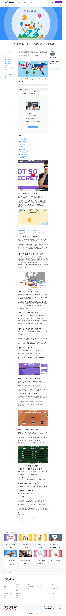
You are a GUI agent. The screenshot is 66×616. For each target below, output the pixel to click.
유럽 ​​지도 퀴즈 (7, 61)
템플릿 (17, 590)
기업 (31, 2)
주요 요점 (6, 78)
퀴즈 (5, 586)
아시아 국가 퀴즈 (8, 59)
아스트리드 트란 (28, 48)
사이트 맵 (59, 608)
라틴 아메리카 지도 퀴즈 (9, 67)
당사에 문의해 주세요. (55, 588)
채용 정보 (53, 590)
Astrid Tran (53, 57)
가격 (28, 2)
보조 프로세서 (54, 600)
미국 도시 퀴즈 (27, 361)
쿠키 (52, 595)
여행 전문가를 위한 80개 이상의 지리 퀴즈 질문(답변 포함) (31, 230)
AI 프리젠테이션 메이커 (8, 593)
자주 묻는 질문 (7, 76)
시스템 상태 (54, 608)
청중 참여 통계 (15, 5)
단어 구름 (5, 590)
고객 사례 (17, 597)
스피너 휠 (5, 597)
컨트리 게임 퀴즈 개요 (24, 138)
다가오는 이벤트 (19, 591)
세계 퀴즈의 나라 (8, 57)
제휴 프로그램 (18, 595)
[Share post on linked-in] (8, 52)
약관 (52, 591)
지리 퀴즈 (41, 442)
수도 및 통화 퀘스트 (8, 74)
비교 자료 (17, 586)
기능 (16, 2)
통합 (29, 584)
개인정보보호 (54, 593)
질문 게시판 (6, 591)
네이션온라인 (23, 514)
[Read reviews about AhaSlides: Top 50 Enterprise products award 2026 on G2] (15, 608)
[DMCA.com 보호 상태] (47, 608)
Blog (17, 588)
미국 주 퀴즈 (7, 69)
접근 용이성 (54, 599)
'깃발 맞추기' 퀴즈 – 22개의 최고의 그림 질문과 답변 (30, 408)
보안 (52, 597)
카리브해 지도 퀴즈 (27, 442)
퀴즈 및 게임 (33, 46)
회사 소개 (53, 586)
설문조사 (5, 595)
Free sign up (58, 2)
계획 (40, 586)
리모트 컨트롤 (6, 599)
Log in (52, 2)
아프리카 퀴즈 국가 (8, 63)
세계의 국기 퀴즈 (8, 72)
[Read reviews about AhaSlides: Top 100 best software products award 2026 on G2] (6, 608)
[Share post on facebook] (12, 52)
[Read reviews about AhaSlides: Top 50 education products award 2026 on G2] (11, 608)
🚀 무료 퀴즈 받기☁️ (33, 127)
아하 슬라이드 (43, 504)
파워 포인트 (30, 588)
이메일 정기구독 (55, 68)
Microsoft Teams (31, 590)
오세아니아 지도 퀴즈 (24, 151)
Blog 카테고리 (8, 5)
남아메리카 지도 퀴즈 (8, 65)
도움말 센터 (18, 593)
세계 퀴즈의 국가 (25, 200)
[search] (61, 6)
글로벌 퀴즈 (34, 517)
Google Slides (30, 586)
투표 (5, 588)
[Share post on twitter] (10, 52)
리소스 (24, 2)
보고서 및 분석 (6, 600)
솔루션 (20, 2)
